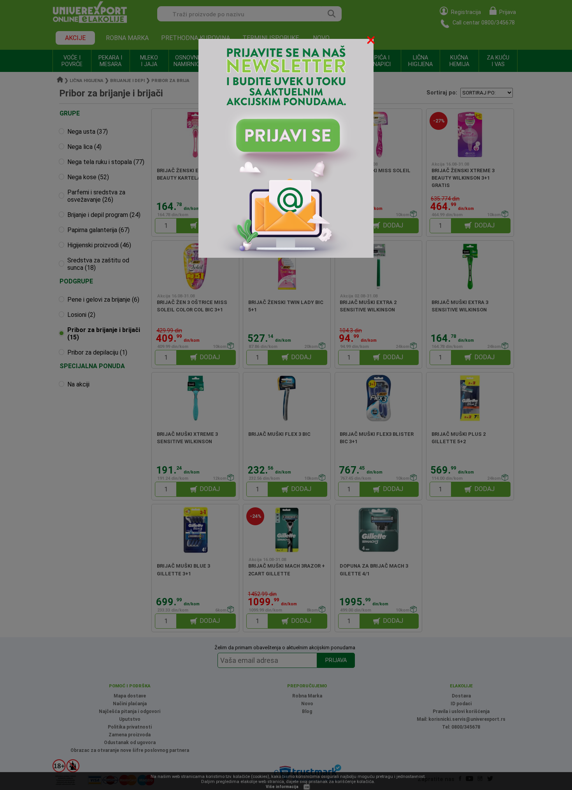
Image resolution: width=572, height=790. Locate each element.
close (371, 41)
